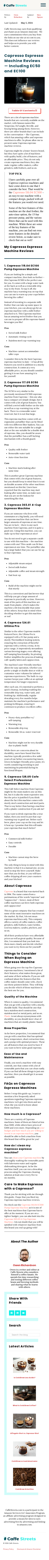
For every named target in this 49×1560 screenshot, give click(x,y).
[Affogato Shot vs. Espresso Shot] (24, 1421)
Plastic (7, 1016)
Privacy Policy (8, 1549)
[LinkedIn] (17, 1313)
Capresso (9, 891)
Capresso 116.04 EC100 (27, 192)
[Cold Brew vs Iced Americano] (24, 1449)
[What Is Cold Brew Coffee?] (24, 1393)
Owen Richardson (18, 16)
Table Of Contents (23, 110)
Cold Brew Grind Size (24, 1489)
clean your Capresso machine (26, 1157)
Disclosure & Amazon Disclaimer (29, 1549)
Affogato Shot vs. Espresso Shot (24, 1433)
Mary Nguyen (40, 16)
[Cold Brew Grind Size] (24, 1477)
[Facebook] (11, 1313)
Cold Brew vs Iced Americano (24, 1461)
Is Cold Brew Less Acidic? (24, 1378)
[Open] (43, 4)
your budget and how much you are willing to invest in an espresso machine (24, 1130)
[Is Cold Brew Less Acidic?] (24, 1365)
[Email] (23, 1313)
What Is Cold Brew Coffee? (24, 1405)
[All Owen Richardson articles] (24, 1256)
